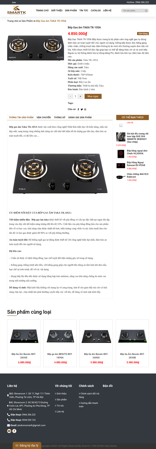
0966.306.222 (142, 2)
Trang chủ (42, 10)
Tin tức (83, 10)
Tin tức (60, 405)
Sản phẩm (62, 399)
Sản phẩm (71, 10)
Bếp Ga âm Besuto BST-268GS (96, 356)
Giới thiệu (56, 10)
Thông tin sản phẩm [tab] (21, 117)
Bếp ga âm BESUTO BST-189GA (59, 356)
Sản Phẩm (27, 21)
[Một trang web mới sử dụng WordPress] (16, 10)
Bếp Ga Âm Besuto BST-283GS (24, 356)
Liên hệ (107, 10)
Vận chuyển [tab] (44, 117)
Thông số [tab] (59, 117)
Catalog (96, 10)
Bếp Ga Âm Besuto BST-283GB (132, 356)
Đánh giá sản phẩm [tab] (80, 117)
